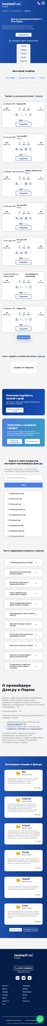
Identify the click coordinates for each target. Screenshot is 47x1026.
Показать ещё (23, 337)
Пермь (5, 7)
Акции (25, 995)
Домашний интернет (27, 78)
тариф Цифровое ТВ (16, 724)
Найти (23, 485)
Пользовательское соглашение (13, 1020)
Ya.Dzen (29, 978)
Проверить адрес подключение (25, 41)
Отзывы (5, 995)
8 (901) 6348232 (24, 968)
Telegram (23, 978)
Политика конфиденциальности (33, 1020)
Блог (4, 1004)
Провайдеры (27, 992)
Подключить (23, 35)
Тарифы (5, 992)
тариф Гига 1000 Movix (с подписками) (24, 729)
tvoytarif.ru (11, 4)
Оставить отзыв (30, 930)
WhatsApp (17, 978)
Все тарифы (11, 78)
